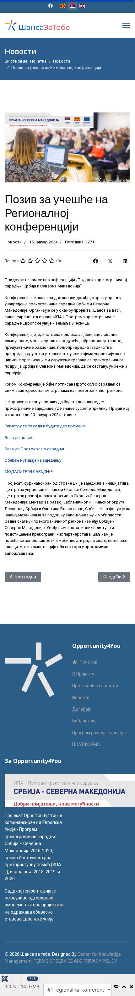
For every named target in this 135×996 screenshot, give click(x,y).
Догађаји (81, 709)
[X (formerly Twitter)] (110, 261)
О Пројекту (83, 673)
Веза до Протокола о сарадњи (34, 449)
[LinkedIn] (125, 261)
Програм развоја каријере (99, 732)
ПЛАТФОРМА (86, 744)
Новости (13, 242)
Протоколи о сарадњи (95, 685)
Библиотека (84, 720)
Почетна (88, 662)
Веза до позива (20, 437)
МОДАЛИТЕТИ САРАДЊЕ (29, 471)
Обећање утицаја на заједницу (33, 460)
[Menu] (126, 25)
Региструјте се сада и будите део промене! (45, 426)
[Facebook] (50, 5)
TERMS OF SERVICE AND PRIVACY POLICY (75, 961)
